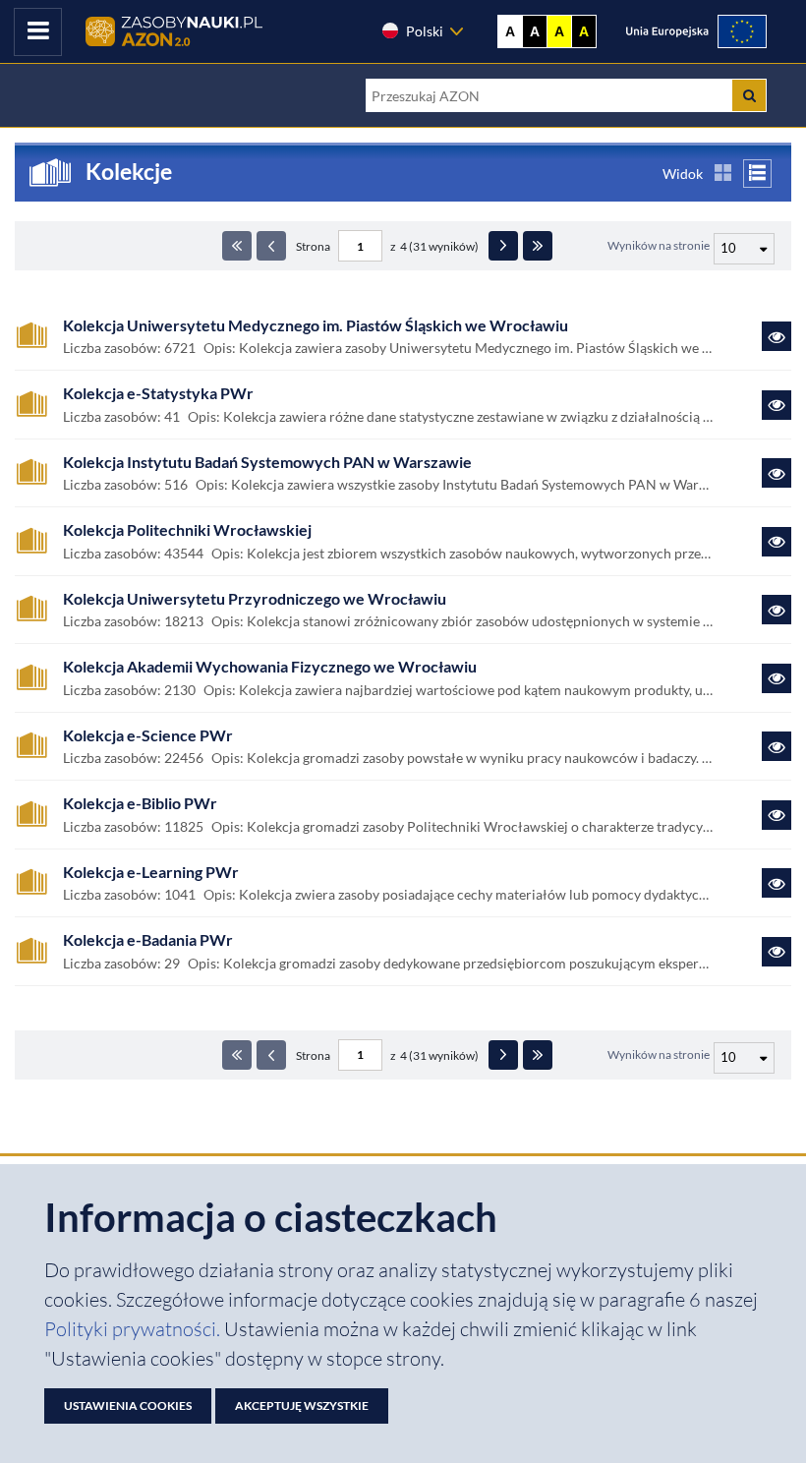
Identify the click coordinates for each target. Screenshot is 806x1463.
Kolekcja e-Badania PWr (148, 940)
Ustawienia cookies (128, 1405)
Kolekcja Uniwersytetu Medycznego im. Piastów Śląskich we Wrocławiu (315, 325)
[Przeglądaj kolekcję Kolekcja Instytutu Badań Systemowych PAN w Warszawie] (776, 473)
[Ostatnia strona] (537, 246)
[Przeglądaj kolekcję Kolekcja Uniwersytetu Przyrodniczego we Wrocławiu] (776, 609)
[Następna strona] (503, 246)
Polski (424, 31)
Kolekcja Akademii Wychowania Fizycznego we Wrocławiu (270, 666)
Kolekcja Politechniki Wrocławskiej (187, 530)
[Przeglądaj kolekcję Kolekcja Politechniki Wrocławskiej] (776, 541)
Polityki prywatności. (134, 1329)
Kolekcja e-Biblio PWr (140, 803)
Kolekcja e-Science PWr (148, 735)
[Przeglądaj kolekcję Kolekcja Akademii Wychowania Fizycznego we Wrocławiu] (776, 678)
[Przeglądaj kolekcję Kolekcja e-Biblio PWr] (776, 815)
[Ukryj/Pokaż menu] (38, 32)
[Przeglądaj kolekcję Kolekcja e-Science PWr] (776, 746)
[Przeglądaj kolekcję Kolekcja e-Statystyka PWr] (776, 405)
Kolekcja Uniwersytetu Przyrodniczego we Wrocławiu (254, 599)
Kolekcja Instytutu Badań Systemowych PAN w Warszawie (267, 462)
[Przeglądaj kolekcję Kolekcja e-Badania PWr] (776, 951)
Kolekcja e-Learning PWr (151, 872)
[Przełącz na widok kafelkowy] (723, 173)
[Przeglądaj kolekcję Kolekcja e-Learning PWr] (776, 883)
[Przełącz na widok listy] (757, 173)
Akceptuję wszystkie (302, 1405)
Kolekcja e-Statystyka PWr (158, 393)
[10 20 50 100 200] (742, 246)
